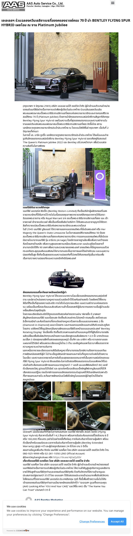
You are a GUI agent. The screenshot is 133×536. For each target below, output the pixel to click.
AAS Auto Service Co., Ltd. (45, 3)
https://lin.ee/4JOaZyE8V (67, 457)
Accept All (117, 521)
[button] (112, 2)
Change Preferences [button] (92, 521)
